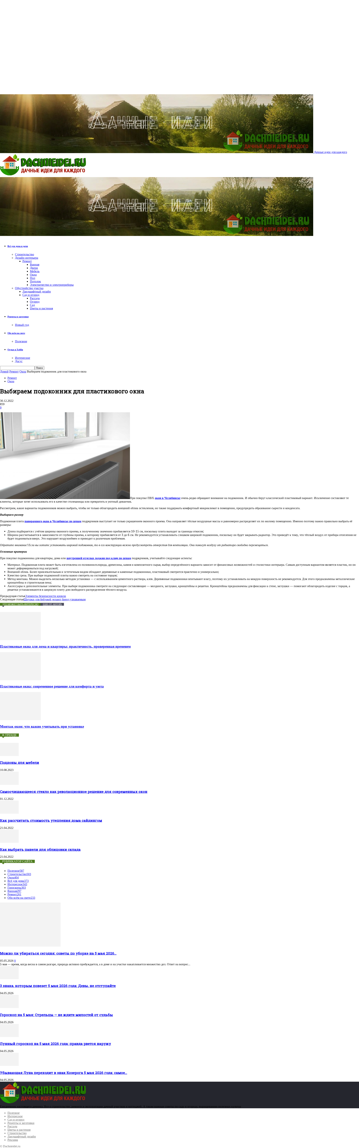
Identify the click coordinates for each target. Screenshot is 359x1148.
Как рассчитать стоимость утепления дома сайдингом (51, 820)
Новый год (22, 324)
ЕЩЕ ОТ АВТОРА (52, 604)
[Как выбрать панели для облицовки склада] (9, 841)
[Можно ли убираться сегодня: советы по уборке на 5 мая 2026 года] (30, 945)
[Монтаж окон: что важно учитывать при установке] (20, 719)
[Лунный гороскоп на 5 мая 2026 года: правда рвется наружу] (9, 1036)
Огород (34, 301)
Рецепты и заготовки (18, 316)
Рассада (35, 298)
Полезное (21, 341)
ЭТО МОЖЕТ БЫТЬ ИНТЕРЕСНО (20, 604)
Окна (33, 274)
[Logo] (44, 175)
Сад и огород (30, 294)
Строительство (24, 254)
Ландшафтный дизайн (36, 291)
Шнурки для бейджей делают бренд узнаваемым (55, 599)
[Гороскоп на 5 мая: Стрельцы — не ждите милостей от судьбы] (9, 1007)
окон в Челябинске (167, 498)
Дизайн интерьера (26, 257)
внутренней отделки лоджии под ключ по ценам (99, 558)
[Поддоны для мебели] (9, 755)
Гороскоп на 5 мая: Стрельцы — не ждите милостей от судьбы (56, 1014)
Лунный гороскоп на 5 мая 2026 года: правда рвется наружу (55, 1043)
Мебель (34, 271)
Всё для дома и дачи (17, 246)
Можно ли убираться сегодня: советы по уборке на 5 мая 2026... (58, 953)
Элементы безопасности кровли (45, 596)
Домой (4, 371)
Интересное (22, 357)
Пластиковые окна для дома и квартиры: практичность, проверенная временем (65, 646)
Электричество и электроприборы (52, 284)
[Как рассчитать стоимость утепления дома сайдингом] (9, 812)
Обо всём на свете (16, 333)
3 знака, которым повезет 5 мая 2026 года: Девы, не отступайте (58, 985)
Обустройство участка (29, 288)
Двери (34, 267)
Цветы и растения (41, 308)
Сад (32, 305)
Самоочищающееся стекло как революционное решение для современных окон (73, 791)
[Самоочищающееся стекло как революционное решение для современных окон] (9, 783)
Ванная (34, 264)
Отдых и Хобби (15, 349)
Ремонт (27, 261)
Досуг (19, 361)
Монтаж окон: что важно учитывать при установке (42, 726)
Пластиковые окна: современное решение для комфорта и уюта (52, 686)
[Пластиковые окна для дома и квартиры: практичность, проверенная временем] (20, 639)
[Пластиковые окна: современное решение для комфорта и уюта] (20, 679)
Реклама (12, 1139)
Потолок (35, 281)
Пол (32, 278)
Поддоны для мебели (19, 762)
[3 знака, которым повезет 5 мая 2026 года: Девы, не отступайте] (9, 978)
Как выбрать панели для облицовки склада (40, 849)
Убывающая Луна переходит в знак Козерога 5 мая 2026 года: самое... (63, 1072)
